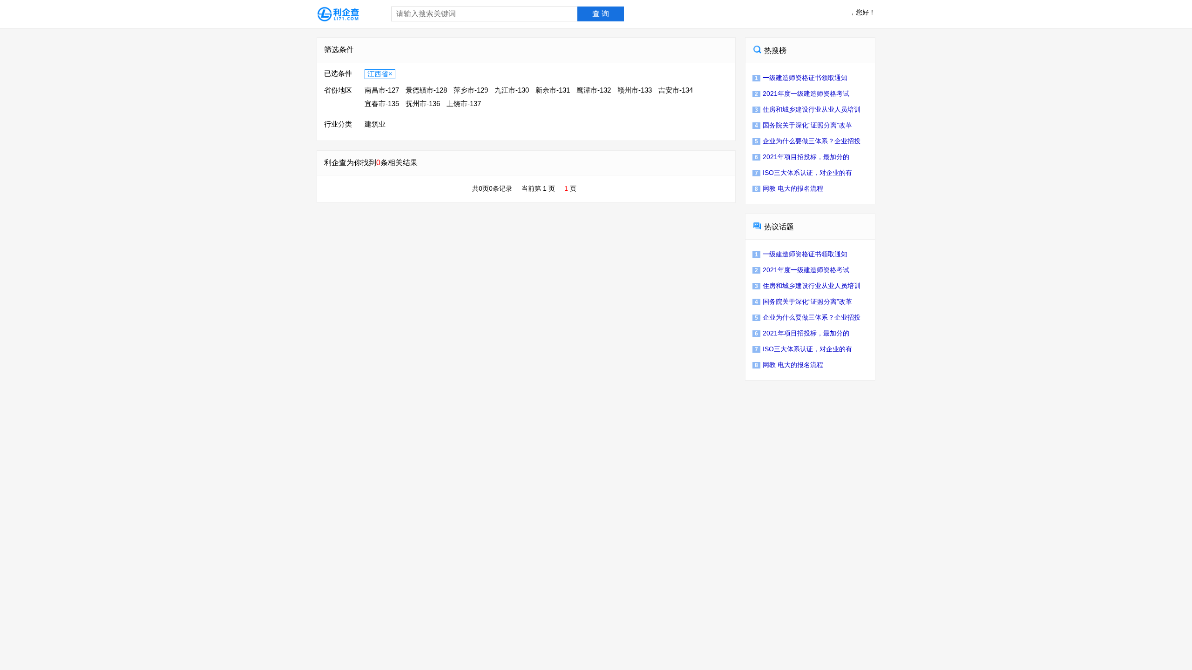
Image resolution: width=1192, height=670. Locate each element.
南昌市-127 (382, 90)
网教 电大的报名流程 (789, 188)
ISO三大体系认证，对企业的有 (803, 172)
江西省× (380, 74)
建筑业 (375, 124)
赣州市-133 (634, 90)
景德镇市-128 (426, 90)
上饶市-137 (464, 103)
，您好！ (862, 12)
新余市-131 (552, 90)
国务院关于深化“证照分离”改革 (803, 125)
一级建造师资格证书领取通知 (801, 77)
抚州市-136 (423, 103)
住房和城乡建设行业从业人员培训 (807, 109)
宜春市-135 (382, 103)
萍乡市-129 (471, 90)
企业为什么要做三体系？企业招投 (807, 141)
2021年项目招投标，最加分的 (802, 157)
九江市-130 (511, 90)
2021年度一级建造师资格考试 (802, 93)
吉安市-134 (675, 90)
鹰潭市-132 (593, 90)
